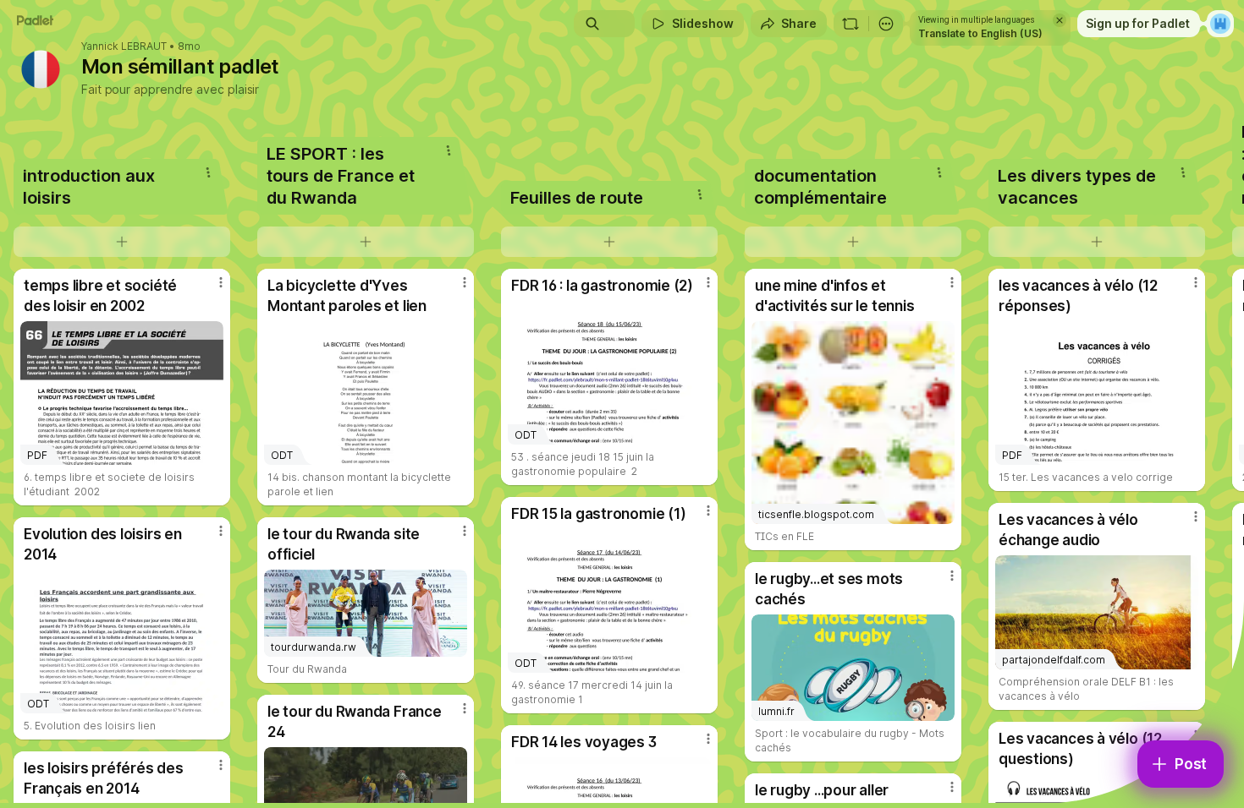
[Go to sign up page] (1220, 23)
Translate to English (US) (980, 33)
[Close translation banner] (1059, 20)
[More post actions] (221, 282)
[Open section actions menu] (208, 172)
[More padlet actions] (886, 23)
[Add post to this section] (122, 242)
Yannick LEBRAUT (124, 46)
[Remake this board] (850, 23)
